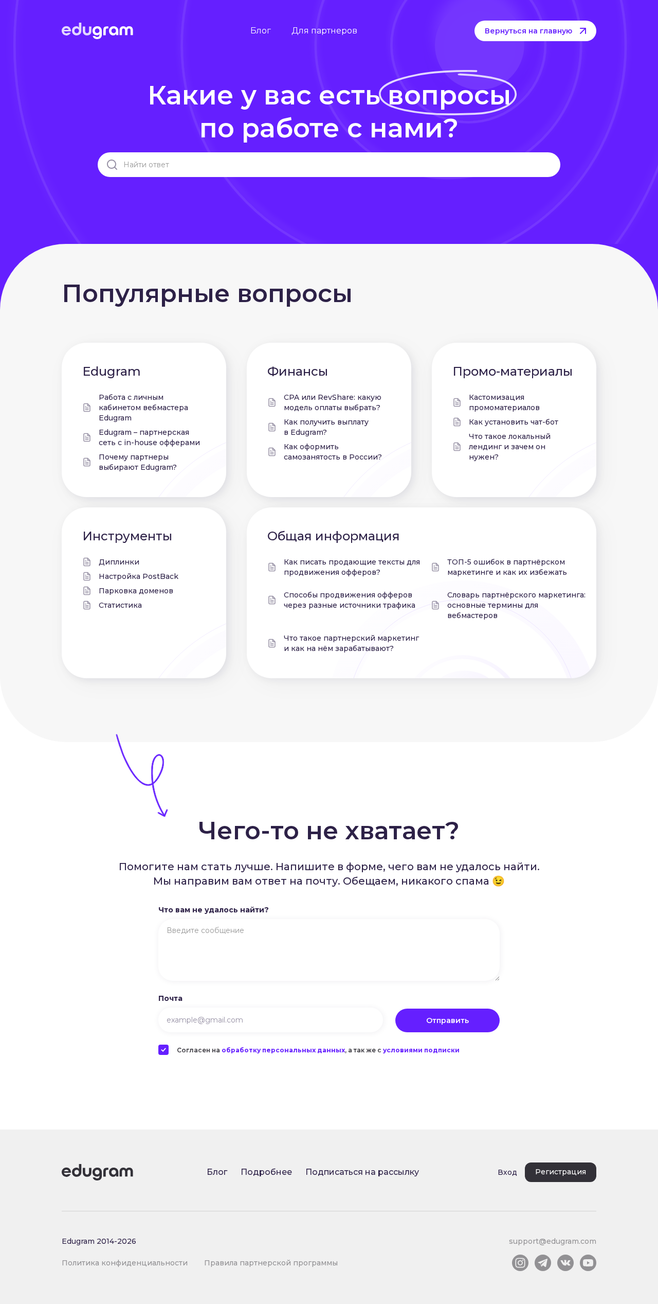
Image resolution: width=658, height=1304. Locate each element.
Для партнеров (324, 31)
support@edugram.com (552, 1241)
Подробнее (266, 1172)
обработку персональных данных (283, 1050)
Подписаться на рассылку (362, 1172)
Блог (260, 31)
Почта (170, 998)
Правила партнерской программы (271, 1262)
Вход (507, 1172)
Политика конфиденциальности (125, 1262)
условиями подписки (421, 1050)
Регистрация (560, 1171)
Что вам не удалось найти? (213, 909)
